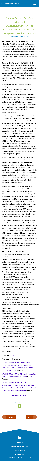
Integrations (17, 395)
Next (30, 417)
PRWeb (12, 355)
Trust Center (19, 454)
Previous (11, 417)
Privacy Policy (19, 450)
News (24, 395)
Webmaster (13, 36)
